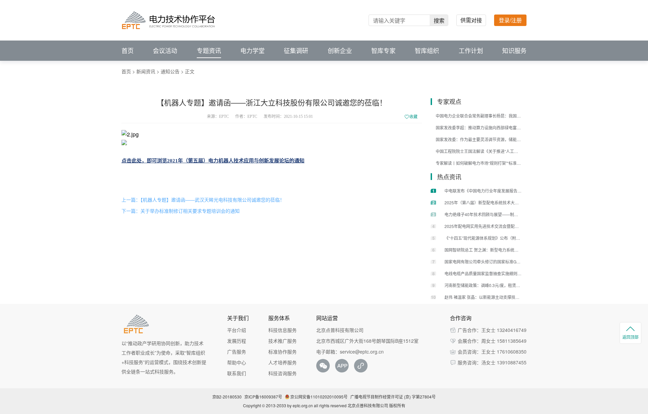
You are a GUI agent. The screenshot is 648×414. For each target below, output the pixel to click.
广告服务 (236, 351)
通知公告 (170, 71)
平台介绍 (236, 330)
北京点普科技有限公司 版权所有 (376, 405)
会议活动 (165, 50)
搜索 (439, 20)
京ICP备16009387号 (263, 396)
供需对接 (471, 20)
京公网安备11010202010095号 (319, 396)
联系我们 (236, 373)
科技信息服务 (282, 330)
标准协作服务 (282, 351)
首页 (128, 50)
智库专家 (383, 50)
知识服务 (514, 50)
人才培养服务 (282, 362)
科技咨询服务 (282, 373)
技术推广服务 (282, 340)
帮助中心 (236, 362)
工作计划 (471, 50)
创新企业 (340, 50)
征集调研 (296, 50)
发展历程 (236, 340)
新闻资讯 (145, 71)
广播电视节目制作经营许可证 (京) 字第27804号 (393, 396)
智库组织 (427, 50)
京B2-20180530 (227, 396)
